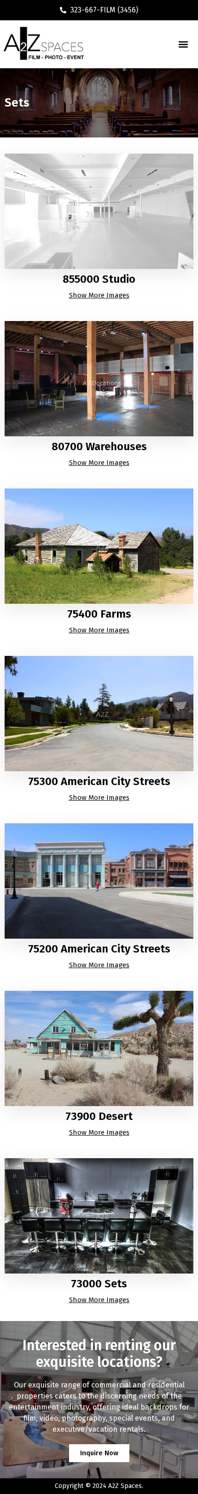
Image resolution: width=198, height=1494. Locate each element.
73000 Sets (99, 1283)
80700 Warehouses (99, 446)
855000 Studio (99, 279)
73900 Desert (99, 1116)
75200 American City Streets (99, 948)
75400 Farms (99, 613)
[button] (183, 44)
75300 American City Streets (99, 781)
